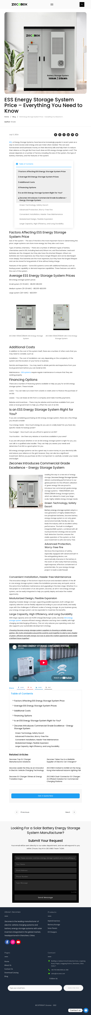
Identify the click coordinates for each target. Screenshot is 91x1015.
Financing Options (28, 187)
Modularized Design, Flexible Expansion (36, 219)
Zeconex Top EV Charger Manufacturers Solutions (20, 760)
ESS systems (26, 372)
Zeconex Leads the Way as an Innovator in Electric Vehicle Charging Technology (26, 769)
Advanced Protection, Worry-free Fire (36, 210)
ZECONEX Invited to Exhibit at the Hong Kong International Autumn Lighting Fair (64, 769)
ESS (10, 142)
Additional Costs (27, 182)
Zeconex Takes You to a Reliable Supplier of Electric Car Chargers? (61, 760)
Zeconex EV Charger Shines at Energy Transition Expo (25, 777)
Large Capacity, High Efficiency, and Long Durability (41, 224)
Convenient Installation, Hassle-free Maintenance (41, 214)
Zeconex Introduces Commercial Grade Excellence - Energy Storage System (43, 199)
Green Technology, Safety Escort (33, 205)
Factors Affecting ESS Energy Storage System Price (42, 171)
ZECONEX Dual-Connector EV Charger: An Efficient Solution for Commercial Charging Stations (63, 779)
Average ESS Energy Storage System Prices (39, 177)
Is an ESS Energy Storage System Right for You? (41, 193)
